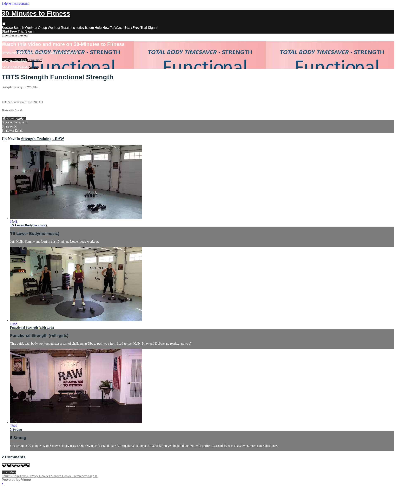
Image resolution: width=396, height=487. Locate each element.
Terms (24, 476)
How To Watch (113, 27)
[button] (3, 23)
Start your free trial (14, 60)
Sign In (30, 31)
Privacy (33, 476)
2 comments (9, 95)
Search (19, 27)
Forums (7, 476)
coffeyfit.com (85, 27)
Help (98, 27)
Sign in (153, 27)
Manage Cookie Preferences (69, 476)
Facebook (8, 118)
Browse (8, 27)
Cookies (45, 476)
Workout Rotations (61, 27)
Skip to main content (15, 3)
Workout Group (36, 27)
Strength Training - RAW (16, 87)
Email (22, 118)
